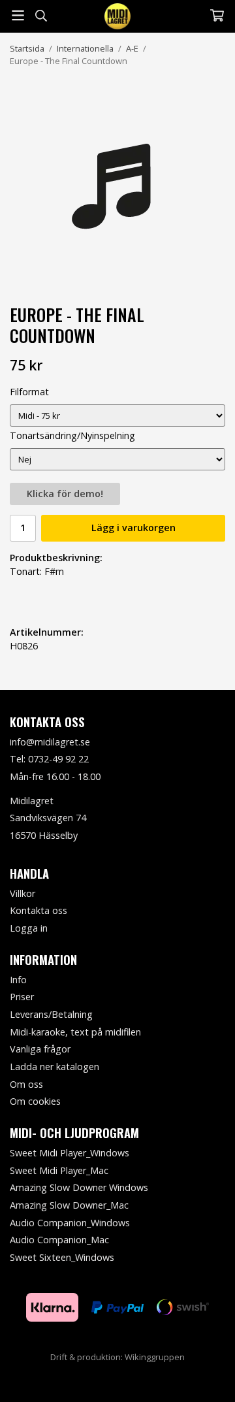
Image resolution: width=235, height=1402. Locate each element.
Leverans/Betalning (51, 1014)
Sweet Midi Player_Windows (69, 1153)
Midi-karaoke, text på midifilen (75, 1032)
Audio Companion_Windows (70, 1222)
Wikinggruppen (155, 1357)
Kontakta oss (38, 910)
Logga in (29, 928)
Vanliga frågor (40, 1049)
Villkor (22, 893)
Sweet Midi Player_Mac (59, 1170)
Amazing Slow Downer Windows (79, 1187)
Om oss (26, 1084)
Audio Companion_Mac (59, 1239)
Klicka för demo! (65, 493)
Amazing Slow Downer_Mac (69, 1205)
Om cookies (35, 1101)
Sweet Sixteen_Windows (62, 1257)
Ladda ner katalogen (54, 1066)
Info (18, 979)
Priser (22, 996)
